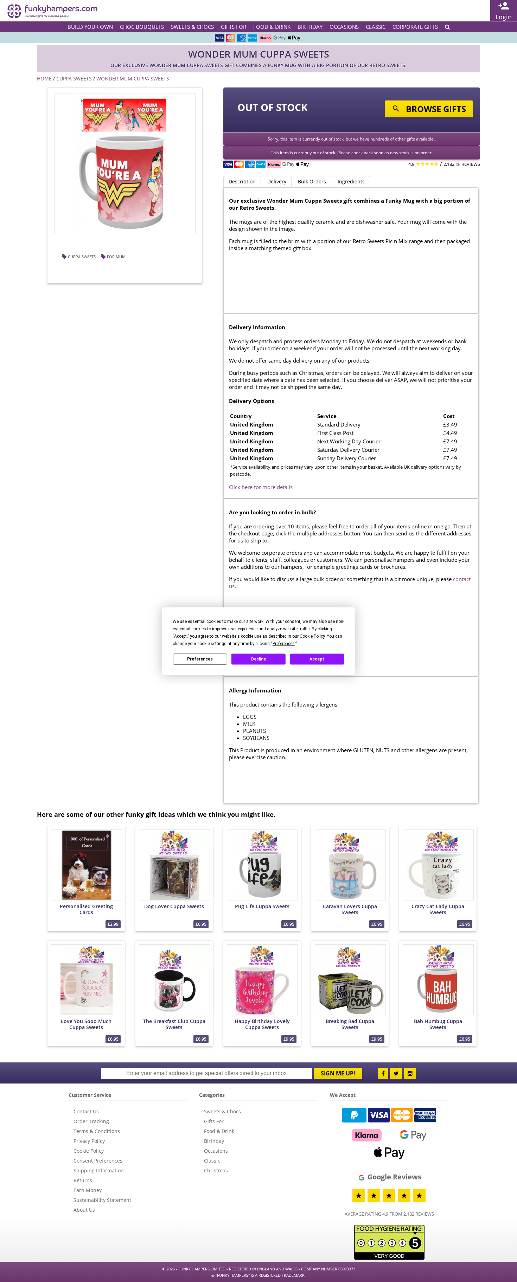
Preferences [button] (284, 643)
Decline (258, 659)
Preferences (200, 659)
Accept (316, 659)
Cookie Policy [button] (312, 635)
